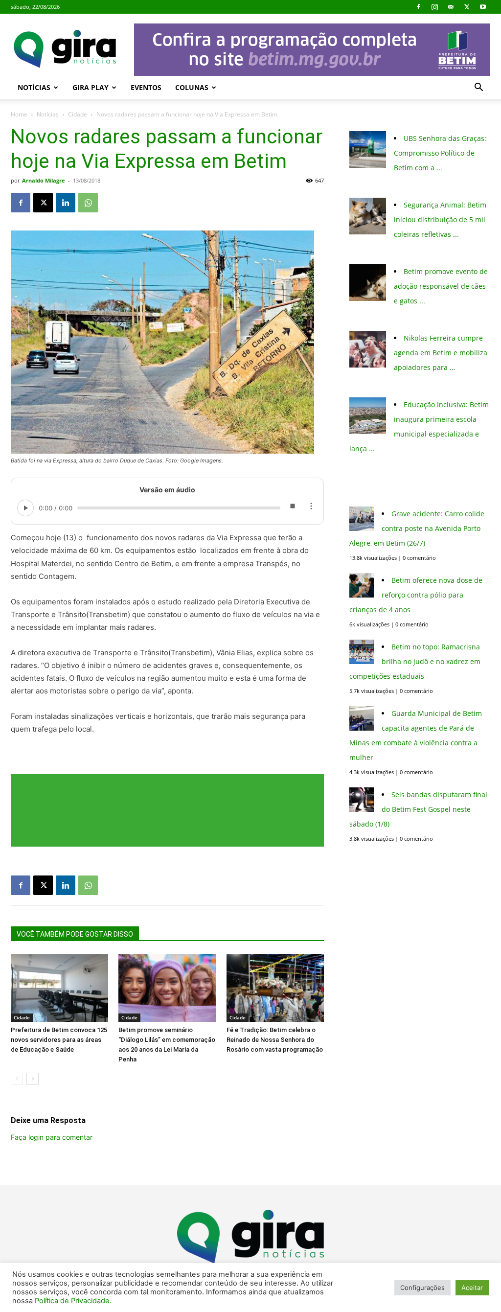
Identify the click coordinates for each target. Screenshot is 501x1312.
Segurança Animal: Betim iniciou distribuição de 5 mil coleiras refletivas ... (440, 219)
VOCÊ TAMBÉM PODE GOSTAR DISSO (75, 934)
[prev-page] (17, 1079)
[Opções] (311, 508)
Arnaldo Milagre (43, 180)
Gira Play (90, 87)
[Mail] (450, 7)
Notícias (34, 87)
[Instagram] (434, 7)
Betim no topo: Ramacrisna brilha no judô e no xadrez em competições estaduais (414, 661)
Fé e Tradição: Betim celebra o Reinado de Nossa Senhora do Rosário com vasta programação (275, 1039)
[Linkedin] (65, 202)
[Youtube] (483, 7)
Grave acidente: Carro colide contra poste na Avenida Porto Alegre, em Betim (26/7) (416, 528)
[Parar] (292, 508)
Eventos (146, 87)
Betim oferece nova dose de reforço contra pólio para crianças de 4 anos (415, 594)
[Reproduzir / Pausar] (25, 508)
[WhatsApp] (88, 202)
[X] (466, 7)
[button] (478, 88)
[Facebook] (418, 7)
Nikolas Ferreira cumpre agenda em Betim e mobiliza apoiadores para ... (440, 352)
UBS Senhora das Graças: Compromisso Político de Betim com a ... (440, 153)
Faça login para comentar (51, 1137)
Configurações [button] (422, 1287)
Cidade (77, 114)
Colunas (191, 87)
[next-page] (32, 1079)
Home (19, 114)
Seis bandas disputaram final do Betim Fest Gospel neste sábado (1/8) (418, 809)
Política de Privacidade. (73, 1300)
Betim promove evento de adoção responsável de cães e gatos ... (441, 286)
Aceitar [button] (472, 1287)
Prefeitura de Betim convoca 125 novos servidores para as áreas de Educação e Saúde (59, 1039)
